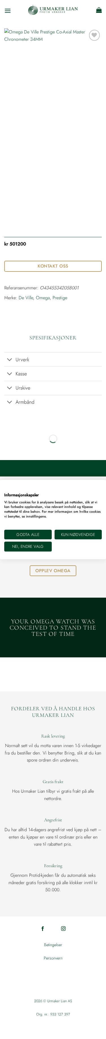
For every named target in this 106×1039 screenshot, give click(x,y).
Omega (43, 297)
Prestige (60, 297)
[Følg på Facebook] (42, 928)
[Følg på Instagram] (63, 928)
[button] (7, 10)
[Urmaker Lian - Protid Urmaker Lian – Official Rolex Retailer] (53, 10)
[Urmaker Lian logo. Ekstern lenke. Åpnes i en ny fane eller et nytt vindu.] (6, 488)
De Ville (26, 297)
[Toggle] (9, 360)
